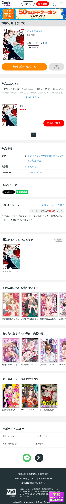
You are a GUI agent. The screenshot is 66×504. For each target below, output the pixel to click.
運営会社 (22, 474)
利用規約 (33, 474)
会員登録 (42, 3)
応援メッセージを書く (53, 205)
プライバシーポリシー (23, 479)
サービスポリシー (44, 479)
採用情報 (44, 474)
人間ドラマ (33, 156)
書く (47, 43)
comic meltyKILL (36, 172)
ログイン (28, 3)
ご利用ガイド (41, 436)
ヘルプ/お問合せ (9, 444)
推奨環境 (39, 444)
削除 (59, 240)
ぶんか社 (32, 166)
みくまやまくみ (35, 30)
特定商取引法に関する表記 (33, 483)
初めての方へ (8, 436)
